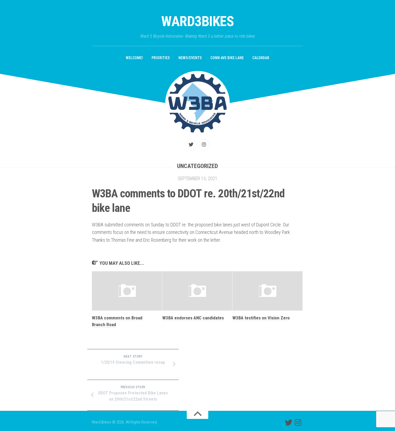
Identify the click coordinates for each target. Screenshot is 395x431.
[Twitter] (191, 144)
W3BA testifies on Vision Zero (261, 317)
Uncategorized (197, 166)
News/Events (190, 58)
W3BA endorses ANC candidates (193, 317)
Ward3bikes (197, 21)
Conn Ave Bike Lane (227, 58)
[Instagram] (204, 144)
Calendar (260, 58)
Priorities (161, 58)
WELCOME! (134, 58)
